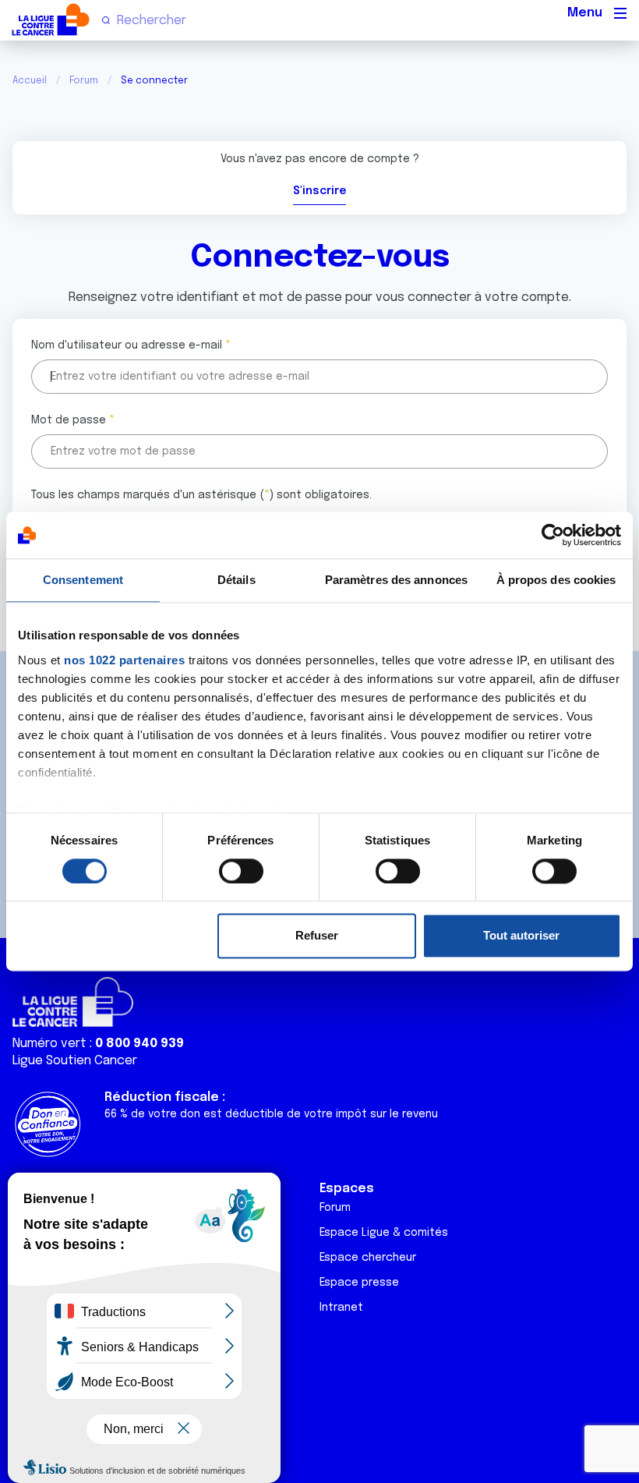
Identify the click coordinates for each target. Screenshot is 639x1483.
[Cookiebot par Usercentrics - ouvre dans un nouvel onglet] (553, 535)
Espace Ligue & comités (384, 1232)
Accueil (29, 81)
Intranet (341, 1307)
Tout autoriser (521, 936)
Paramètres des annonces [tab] (396, 579)
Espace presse (359, 1282)
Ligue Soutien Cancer (74, 1060)
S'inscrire (319, 191)
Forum (83, 81)
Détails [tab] (236, 579)
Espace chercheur (368, 1257)
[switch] (241, 870)
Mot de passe (68, 420)
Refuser (316, 936)
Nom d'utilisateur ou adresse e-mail (126, 345)
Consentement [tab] (83, 579)
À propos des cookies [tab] (556, 579)
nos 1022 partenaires (124, 660)
